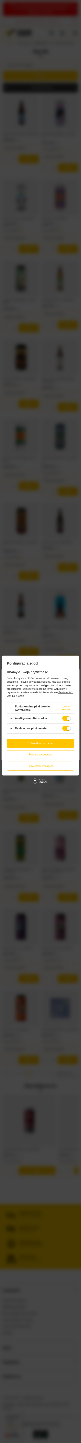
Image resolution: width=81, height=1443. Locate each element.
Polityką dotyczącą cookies (34, 681)
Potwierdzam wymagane (40, 765)
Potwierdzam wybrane (40, 754)
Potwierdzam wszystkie (40, 743)
